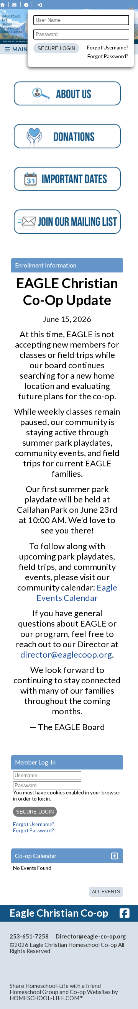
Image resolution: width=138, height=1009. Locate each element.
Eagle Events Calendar (76, 592)
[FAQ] (26, 4)
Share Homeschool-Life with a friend (55, 986)
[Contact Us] (14, 4)
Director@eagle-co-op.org (91, 936)
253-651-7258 (29, 936)
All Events (106, 891)
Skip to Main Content (83, 951)
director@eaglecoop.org (66, 654)
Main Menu (28, 49)
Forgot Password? (107, 56)
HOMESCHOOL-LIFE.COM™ (47, 998)
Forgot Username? (107, 47)
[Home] (2, 4)
